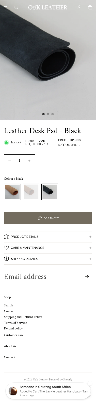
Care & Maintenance (27, 248)
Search (8, 305)
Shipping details (24, 259)
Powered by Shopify (60, 379)
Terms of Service (15, 323)
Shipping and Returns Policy (23, 317)
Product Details (24, 237)
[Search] (16, 7)
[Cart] (90, 7)
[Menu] (5, 7)
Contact (9, 311)
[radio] (12, 192)
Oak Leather (40, 379)
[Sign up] (87, 277)
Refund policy (13, 328)
